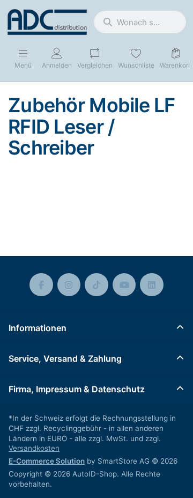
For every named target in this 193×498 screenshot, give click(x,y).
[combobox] (140, 22)
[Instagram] (69, 285)
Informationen (37, 328)
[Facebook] (41, 285)
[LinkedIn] (152, 285)
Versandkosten (34, 448)
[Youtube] (124, 285)
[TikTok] (96, 285)
